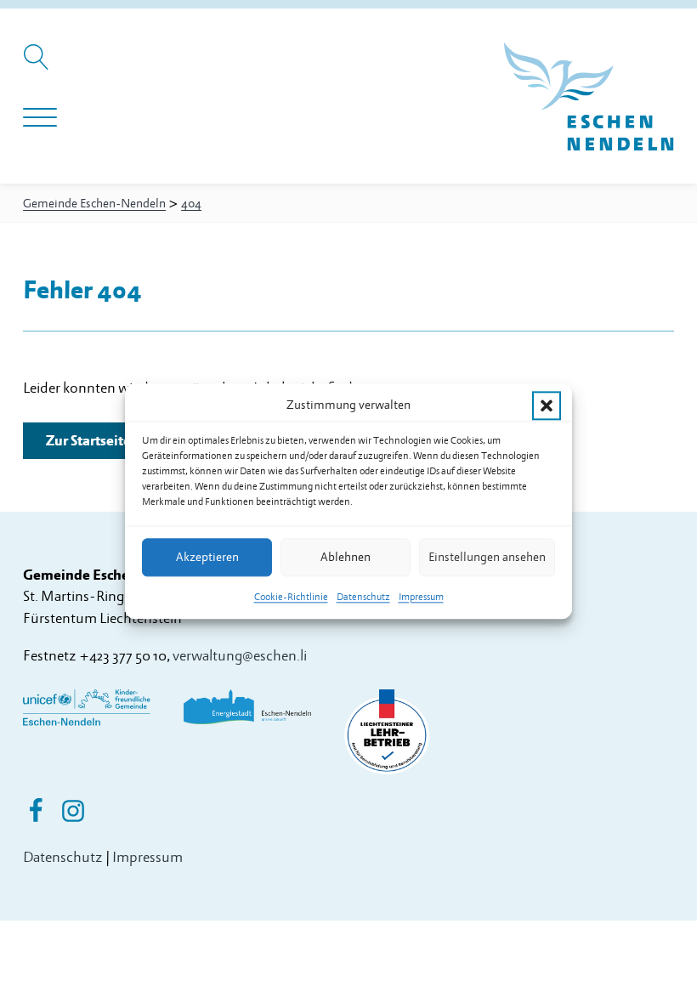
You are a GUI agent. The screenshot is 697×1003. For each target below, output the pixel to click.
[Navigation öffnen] (40, 118)
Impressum (421, 597)
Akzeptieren (207, 557)
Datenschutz (363, 597)
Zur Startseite (88, 441)
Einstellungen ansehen (487, 557)
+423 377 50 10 (123, 656)
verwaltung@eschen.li (240, 656)
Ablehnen (345, 557)
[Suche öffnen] (38, 65)
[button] (546, 405)
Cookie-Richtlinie (291, 597)
